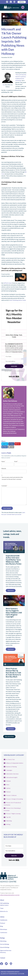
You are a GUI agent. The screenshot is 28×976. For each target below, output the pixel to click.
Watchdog (9, 820)
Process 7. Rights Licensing (13, 813)
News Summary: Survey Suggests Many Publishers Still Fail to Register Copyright (14, 613)
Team (1, 908)
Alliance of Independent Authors (14, 763)
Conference (3, 932)
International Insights (11, 777)
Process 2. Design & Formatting (14, 799)
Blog (1, 926)
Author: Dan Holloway (10, 401)
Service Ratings (4, 944)
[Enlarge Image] (14, 19)
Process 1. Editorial (11, 795)
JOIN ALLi (21, 2)
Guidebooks (3, 920)
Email (16, 461)
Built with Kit (14, 376)
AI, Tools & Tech (10, 759)
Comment (4, 485)
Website (3, 468)
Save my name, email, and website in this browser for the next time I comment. (12, 478)
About (2, 900)
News (7, 784)
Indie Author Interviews (12, 774)
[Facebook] (11, 2)
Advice (2, 917)
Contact (2, 958)
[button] (4, 443)
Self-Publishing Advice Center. (18, 300)
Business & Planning (11, 766)
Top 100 (8, 817)
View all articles (9, 736)
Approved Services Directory (5, 951)
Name (3, 461)
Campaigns (9, 770)
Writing (8, 824)
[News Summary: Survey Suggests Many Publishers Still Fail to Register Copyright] (14, 605)
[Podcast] (14, 2)
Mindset (8, 781)
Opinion (8, 788)
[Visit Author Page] (14, 392)
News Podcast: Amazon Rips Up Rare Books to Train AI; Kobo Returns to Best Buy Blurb (13, 673)
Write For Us (4, 911)
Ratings (2, 938)
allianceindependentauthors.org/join (9, 895)
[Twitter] (7, 2)
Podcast (8, 792)
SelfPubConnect (7, 283)
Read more (10, 590)
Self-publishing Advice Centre (4, 904)
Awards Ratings (4, 947)
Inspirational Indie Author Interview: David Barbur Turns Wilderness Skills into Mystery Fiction (13, 560)
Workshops (3, 929)
